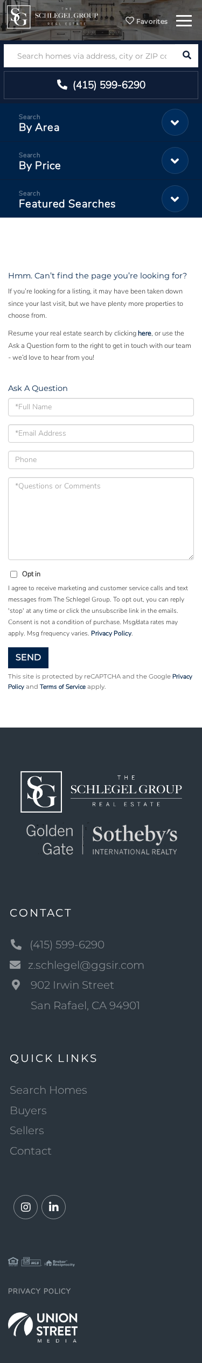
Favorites (151, 21)
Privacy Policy (111, 633)
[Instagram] (25, 1208)
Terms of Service (63, 686)
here (144, 333)
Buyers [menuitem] (28, 1110)
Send (28, 657)
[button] (186, 55)
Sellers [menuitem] (27, 1130)
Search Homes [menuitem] (48, 1090)
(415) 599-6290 (107, 85)
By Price (40, 165)
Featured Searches (67, 204)
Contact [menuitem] (31, 1150)
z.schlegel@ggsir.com (86, 965)
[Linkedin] (53, 1208)
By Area (39, 127)
